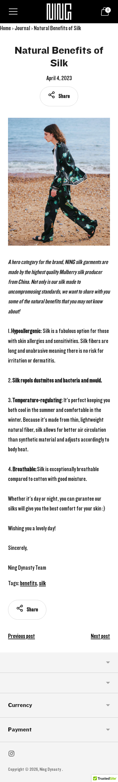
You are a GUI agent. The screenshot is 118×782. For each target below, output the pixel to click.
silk (42, 583)
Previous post (21, 636)
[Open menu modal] (13, 11)
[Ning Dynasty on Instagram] (11, 755)
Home (5, 28)
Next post (100, 636)
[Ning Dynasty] (59, 11)
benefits (28, 583)
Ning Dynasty (51, 769)
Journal (22, 28)
